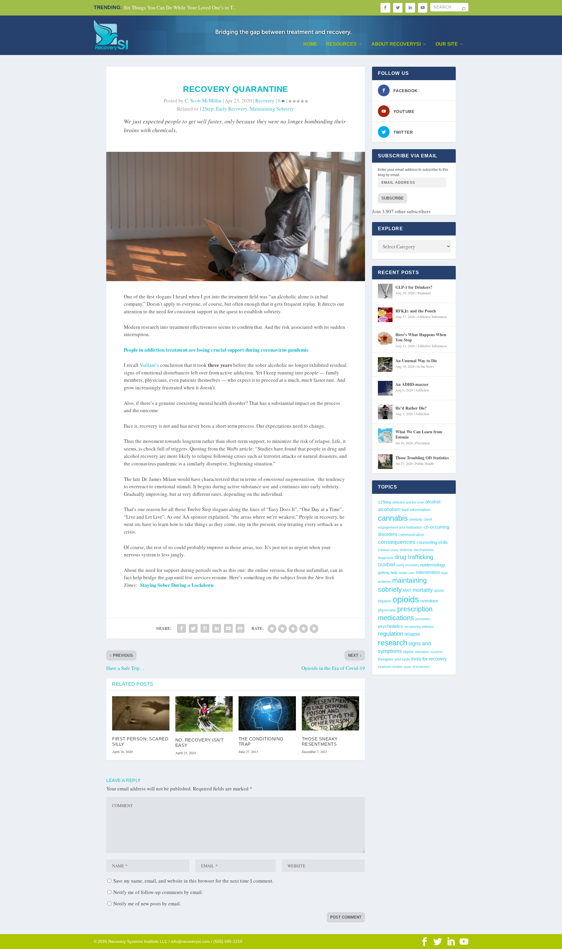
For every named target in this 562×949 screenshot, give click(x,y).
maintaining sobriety (272, 108)
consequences (396, 542)
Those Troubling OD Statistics (422, 458)
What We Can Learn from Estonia (418, 434)
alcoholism (389, 509)
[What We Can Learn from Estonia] (385, 435)
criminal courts (388, 550)
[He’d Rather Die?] (385, 412)
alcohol (433, 501)
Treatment (424, 292)
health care (406, 573)
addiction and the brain (408, 502)
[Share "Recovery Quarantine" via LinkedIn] (216, 628)
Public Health (424, 463)
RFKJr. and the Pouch (415, 311)
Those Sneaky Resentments (320, 741)
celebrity (415, 519)
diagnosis (385, 558)
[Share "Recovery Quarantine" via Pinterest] (205, 628)
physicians (387, 610)
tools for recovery (429, 658)
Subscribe (392, 198)
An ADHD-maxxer (412, 384)
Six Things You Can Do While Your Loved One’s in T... (180, 7)
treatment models (390, 666)
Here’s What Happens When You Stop (420, 337)
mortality (423, 590)
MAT (407, 590)
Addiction (422, 390)
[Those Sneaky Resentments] (330, 713)
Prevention (422, 443)
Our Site (447, 44)
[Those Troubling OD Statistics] (385, 461)
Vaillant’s (149, 365)
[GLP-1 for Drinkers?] (385, 291)
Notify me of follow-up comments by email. (158, 892)
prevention (422, 619)
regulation (390, 633)
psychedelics (390, 626)
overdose (429, 600)
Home (310, 44)
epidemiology (432, 564)
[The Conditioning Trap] (267, 713)
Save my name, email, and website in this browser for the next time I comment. (193, 880)
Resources (341, 44)
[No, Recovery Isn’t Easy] (204, 714)
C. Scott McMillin (203, 100)
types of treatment (416, 666)
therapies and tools (394, 659)
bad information (416, 510)
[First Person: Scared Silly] (140, 713)
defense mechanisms (417, 550)
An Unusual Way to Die (416, 360)
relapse (412, 634)
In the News (425, 366)
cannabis (393, 518)
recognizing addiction (419, 626)
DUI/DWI (386, 565)
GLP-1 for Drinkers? (413, 287)
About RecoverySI (396, 44)
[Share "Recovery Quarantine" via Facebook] (181, 628)
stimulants (422, 652)
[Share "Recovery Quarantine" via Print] (240, 628)
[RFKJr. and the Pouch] (385, 314)
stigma (408, 652)
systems (436, 652)
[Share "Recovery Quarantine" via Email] (228, 628)
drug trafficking (414, 557)
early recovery (231, 108)
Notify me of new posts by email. (147, 903)
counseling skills (432, 542)
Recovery (265, 100)
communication (411, 534)
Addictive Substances (432, 316)
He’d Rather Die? (411, 408)
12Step (206, 108)
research (392, 642)
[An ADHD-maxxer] (385, 388)
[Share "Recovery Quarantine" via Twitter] (193, 628)
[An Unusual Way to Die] (385, 364)
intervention (428, 572)
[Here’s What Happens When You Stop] (385, 338)
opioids (406, 599)
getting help (387, 573)
